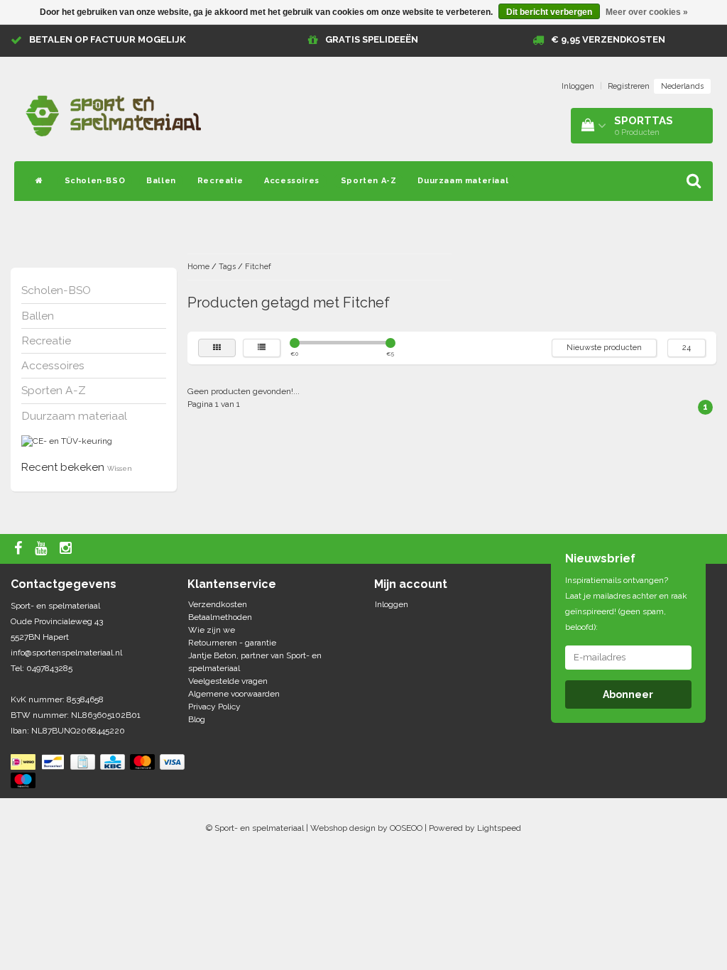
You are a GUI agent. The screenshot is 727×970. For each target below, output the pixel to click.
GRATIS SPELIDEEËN (371, 39)
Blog (196, 719)
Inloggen (578, 86)
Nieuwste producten (604, 347)
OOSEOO (406, 828)
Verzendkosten (217, 604)
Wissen (119, 468)
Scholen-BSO (95, 180)
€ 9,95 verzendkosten (608, 39)
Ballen (161, 180)
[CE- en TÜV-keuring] (66, 441)
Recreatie (220, 180)
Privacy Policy (214, 707)
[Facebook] (20, 549)
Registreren (629, 86)
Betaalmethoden (220, 617)
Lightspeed (499, 828)
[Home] (39, 181)
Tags (227, 266)
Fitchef (258, 266)
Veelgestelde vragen (228, 681)
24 (686, 347)
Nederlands (682, 86)
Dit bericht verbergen (549, 12)
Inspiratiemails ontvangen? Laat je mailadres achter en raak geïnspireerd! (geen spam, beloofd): (626, 603)
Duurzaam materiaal (462, 180)
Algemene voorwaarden (234, 694)
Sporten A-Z (369, 180)
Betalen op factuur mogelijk (107, 39)
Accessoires (291, 180)
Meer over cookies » (647, 12)
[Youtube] (42, 549)
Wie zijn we (211, 630)
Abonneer (628, 694)
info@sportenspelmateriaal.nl (66, 653)
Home (198, 266)
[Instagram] (67, 549)
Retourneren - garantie (232, 643)
